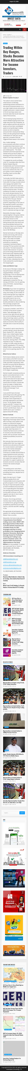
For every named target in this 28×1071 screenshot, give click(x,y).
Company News (8, 1004)
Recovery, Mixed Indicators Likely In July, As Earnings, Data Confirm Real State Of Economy (14, 578)
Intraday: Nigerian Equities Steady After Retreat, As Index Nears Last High (14, 791)
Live (24, 29)
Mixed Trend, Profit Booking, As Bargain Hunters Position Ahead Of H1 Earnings (13, 585)
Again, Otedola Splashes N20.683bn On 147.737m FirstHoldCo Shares (14, 744)
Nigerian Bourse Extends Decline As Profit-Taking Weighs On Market (14, 768)
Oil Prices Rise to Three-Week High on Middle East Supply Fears (7, 601)
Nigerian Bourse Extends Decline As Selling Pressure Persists (14, 721)
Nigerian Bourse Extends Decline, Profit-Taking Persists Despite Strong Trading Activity (14, 696)
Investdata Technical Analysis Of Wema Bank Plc (7, 652)
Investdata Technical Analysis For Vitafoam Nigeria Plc (7, 632)
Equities (5, 43)
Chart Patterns (8, 1029)
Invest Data (14, 18)
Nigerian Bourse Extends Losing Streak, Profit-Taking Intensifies (7, 642)
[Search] (19, 29)
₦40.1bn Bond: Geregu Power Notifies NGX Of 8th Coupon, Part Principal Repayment (7, 612)
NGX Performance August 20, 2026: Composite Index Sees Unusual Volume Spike (7, 622)
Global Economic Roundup (10, 981)
